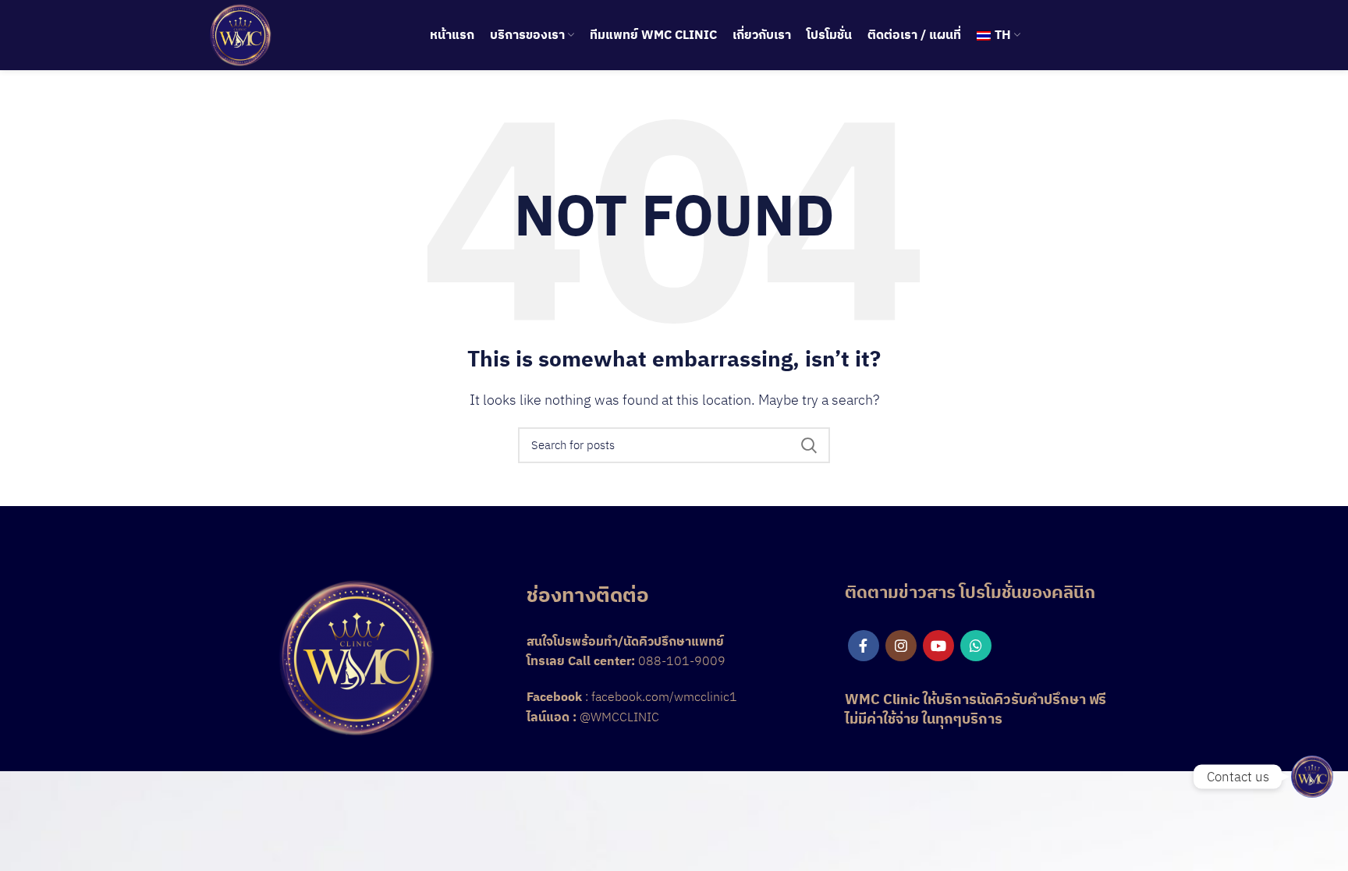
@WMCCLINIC (619, 716)
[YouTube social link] (938, 645)
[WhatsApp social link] (975, 645)
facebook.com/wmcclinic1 (664, 696)
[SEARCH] (808, 445)
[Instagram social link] (901, 645)
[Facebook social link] (863, 645)
